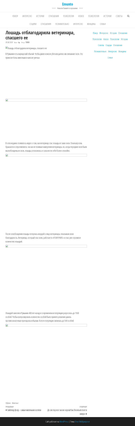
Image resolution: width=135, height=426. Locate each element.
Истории (40, 16)
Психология (68, 16)
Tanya (28, 42)
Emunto (67, 4)
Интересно (27, 16)
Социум (32, 23)
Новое (81, 16)
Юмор (15, 16)
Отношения (54, 16)
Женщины (91, 23)
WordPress (63, 421)
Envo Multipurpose (82, 421)
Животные (15, 403)
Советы (119, 16)
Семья (103, 23)
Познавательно (62, 23)
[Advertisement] (46, 79)
